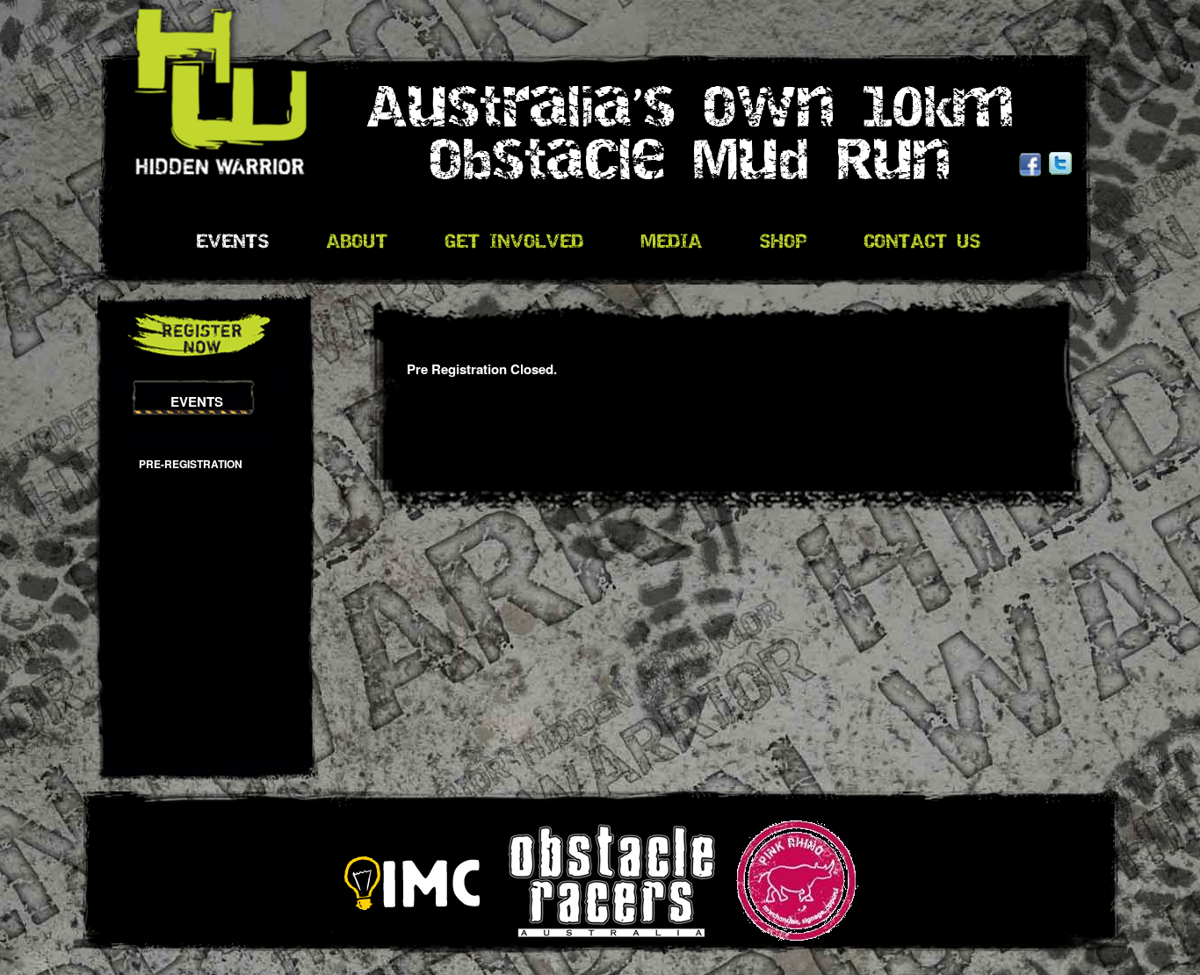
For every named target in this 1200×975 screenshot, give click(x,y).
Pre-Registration (190, 464)
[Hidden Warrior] (205, 81)
